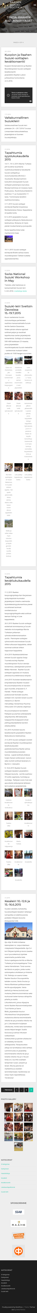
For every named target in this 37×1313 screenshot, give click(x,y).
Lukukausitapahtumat (8, 1187)
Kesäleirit (4, 1178)
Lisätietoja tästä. (20, 291)
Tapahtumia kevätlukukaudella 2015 (17, 581)
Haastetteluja (5, 1173)
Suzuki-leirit (4, 1192)
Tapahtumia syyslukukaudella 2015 (17, 156)
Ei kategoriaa (5, 1164)
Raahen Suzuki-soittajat (17, 5)
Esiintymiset (5, 1169)
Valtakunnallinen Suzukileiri (17, 119)
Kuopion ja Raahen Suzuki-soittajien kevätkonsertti (18, 58)
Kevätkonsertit (5, 1182)
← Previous (7, 1090)
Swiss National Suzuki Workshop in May (17, 277)
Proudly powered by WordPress (12, 1307)
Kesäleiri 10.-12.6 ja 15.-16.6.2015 (17, 902)
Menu (35, 5)
